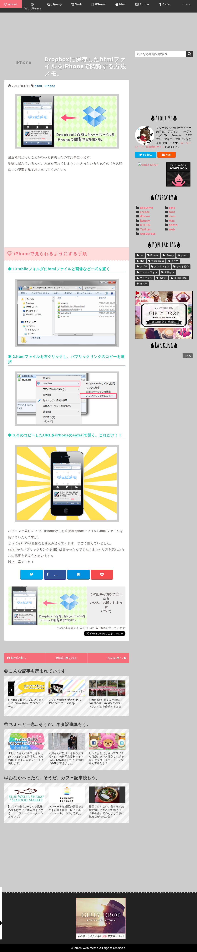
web (172, 229)
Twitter (145, 229)
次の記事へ (115, 658)
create (145, 212)
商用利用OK (180, 278)
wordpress (148, 233)
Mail (168, 154)
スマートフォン (148, 272)
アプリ (143, 266)
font (172, 212)
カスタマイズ (161, 266)
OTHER (145, 225)
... (56, 574)
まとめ (175, 260)
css (141, 255)
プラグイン (146, 278)
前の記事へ (18, 658)
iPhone (23, 62)
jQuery (145, 220)
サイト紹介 (182, 266)
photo (173, 225)
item (172, 216)
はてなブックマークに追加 (78, 574)
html (38, 85)
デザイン (169, 272)
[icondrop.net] (178, 174)
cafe (172, 207)
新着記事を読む (67, 658)
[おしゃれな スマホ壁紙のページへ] (149, 164)
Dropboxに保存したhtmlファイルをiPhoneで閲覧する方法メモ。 (85, 66)
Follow (147, 154)
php (142, 260)
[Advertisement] (123, 29)
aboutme (146, 207)
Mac (172, 220)
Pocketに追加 (102, 574)
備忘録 (163, 278)
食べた (143, 283)
